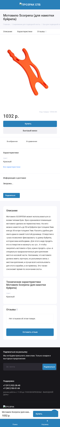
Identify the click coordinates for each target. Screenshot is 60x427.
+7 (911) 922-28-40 (11, 385)
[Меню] (4, 4)
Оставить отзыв (30, 332)
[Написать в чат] (54, 413)
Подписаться (49, 367)
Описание (7, 31)
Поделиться (10, 195)
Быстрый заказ (30, 131)
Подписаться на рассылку (15, 352)
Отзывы (42, 31)
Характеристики (24, 31)
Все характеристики (11, 167)
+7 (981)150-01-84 (11, 388)
